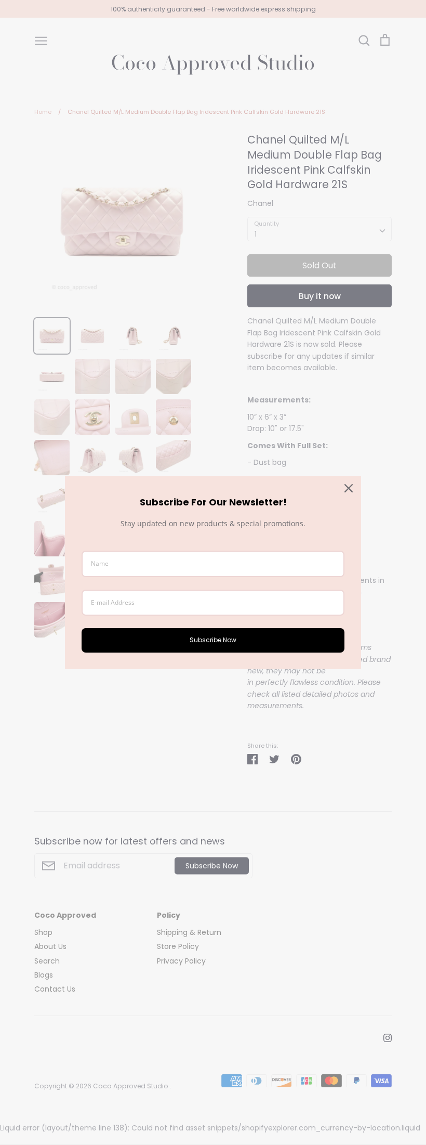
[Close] (348, 488)
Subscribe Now (213, 639)
